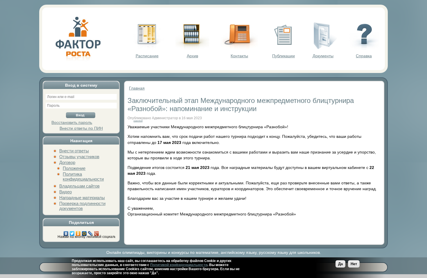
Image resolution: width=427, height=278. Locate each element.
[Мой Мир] (84, 232)
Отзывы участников (79, 156)
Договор (67, 162)
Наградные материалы (82, 197)
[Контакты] (239, 48)
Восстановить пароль (71, 122)
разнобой (138, 121)
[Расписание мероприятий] (147, 48)
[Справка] (364, 48)
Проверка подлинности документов (82, 206)
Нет (354, 264)
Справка (364, 56)
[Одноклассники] (78, 232)
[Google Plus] (97, 232)
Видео (65, 191)
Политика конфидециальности (83, 176)
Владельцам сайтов (79, 185)
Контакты (239, 56)
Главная (137, 88)
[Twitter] (72, 232)
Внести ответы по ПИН (81, 128)
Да (340, 264)
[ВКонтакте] (66, 232)
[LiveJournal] (90, 232)
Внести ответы (74, 150)
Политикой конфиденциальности (178, 265)
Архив (192, 56)
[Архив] (192, 48)
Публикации (283, 56)
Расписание (147, 56)
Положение (74, 168)
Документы (323, 56)
